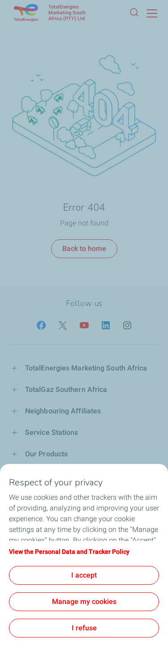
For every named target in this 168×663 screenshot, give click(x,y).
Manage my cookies (84, 601)
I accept (84, 575)
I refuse (84, 628)
